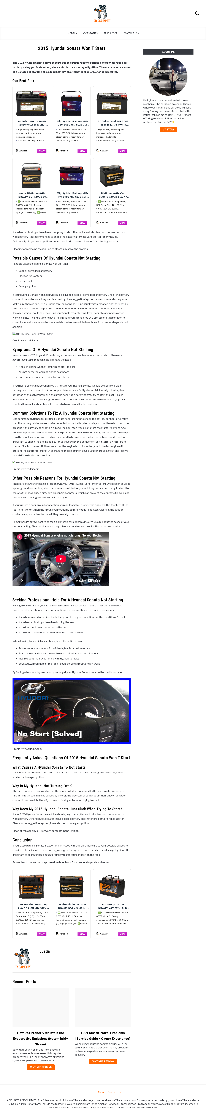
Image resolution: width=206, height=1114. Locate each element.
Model (71, 33)
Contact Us (131, 33)
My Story (168, 129)
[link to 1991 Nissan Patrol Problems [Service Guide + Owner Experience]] (103, 1007)
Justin (45, 951)
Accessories (90, 33)
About (101, 1092)
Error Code (110, 33)
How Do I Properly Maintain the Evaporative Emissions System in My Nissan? (40, 1038)
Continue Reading (41, 1067)
